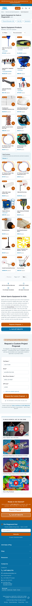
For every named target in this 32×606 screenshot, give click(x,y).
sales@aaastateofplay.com (9, 573)
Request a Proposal (15, 324)
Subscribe (16, 534)
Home (2, 12)
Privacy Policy (21, 602)
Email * (5, 368)
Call (19, 8)
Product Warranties (13, 602)
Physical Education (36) (8, 21)
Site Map (6, 602)
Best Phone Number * (8, 376)
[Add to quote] (13, 44)
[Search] (22, 8)
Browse (5, 158)
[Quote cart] (26, 8)
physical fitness (10, 306)
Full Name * (6, 361)
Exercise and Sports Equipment (12, 12)
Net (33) (19, 21)
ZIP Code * (6, 383)
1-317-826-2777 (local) (8, 578)
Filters (5, 32)
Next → (25, 277)
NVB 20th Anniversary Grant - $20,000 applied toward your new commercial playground (14, 2)
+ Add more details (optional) (12, 391)
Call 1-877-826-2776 (17, 329)
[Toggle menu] (29, 8)
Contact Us (4, 567)
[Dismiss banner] (30, 2)
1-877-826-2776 (15, 504)
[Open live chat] (28, 597)
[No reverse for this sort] (10, 33)
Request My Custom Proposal (15, 396)
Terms (26, 602)
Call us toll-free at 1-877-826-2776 (21, 405)
